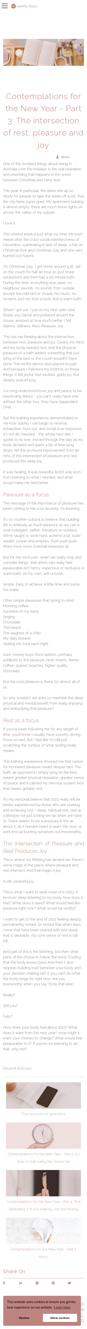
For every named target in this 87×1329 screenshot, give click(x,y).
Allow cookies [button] (60, 1317)
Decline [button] (24, 1317)
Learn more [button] (62, 1307)
